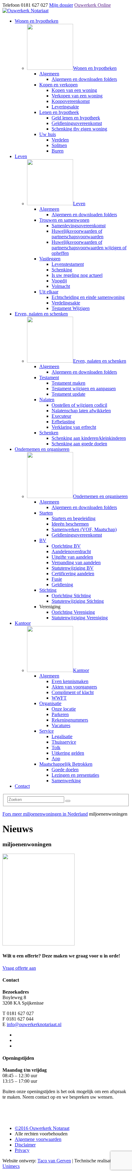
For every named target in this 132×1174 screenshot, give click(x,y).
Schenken (48, 432)
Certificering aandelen (73, 573)
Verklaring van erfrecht (74, 427)
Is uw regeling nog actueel (77, 275)
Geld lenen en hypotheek (76, 117)
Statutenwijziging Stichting (78, 601)
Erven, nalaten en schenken (41, 313)
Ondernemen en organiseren (42, 449)
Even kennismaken (70, 681)
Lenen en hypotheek (59, 112)
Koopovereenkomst (71, 101)
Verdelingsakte (66, 302)
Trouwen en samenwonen (64, 220)
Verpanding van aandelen (76, 562)
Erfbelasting (63, 421)
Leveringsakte (65, 106)
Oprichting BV (66, 546)
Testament (49, 377)
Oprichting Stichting (71, 595)
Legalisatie (62, 736)
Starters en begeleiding (73, 518)
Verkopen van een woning (77, 95)
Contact (22, 786)
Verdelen (60, 139)
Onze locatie (64, 709)
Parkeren (60, 714)
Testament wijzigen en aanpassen (84, 388)
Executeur (61, 416)
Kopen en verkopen (58, 84)
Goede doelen (65, 769)
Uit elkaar (48, 291)
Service (46, 731)
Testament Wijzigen (71, 308)
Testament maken (68, 383)
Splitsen (59, 145)
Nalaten (46, 399)
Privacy (22, 1150)
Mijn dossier (61, 5)
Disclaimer (25, 1144)
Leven (21, 156)
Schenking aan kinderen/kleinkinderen (89, 438)
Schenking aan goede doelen (79, 443)
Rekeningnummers (70, 720)
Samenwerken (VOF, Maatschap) (84, 529)
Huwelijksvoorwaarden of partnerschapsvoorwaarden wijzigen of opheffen (89, 248)
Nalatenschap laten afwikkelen (81, 410)
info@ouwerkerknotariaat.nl (34, 1024)
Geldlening (62, 584)
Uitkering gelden (68, 753)
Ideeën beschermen (70, 524)
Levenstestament (68, 264)
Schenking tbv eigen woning (79, 128)
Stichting (47, 590)
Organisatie (50, 703)
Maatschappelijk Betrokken (65, 764)
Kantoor (23, 623)
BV (42, 540)
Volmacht (61, 286)
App (56, 758)
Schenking (62, 269)
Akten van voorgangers (74, 686)
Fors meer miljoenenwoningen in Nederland (45, 814)
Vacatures (61, 725)
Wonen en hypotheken (36, 21)
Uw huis (47, 134)
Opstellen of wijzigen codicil (79, 405)
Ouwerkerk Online (92, 5)
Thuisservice (64, 742)
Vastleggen (49, 258)
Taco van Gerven (54, 1160)
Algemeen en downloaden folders (84, 79)
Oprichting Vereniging (73, 612)
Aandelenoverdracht (71, 551)
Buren (58, 150)
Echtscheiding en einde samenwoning (88, 297)
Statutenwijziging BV (73, 568)
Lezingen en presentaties (75, 775)
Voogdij (59, 280)
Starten (46, 512)
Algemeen (49, 73)
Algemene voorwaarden (38, 1139)
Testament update (68, 394)
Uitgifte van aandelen (72, 557)
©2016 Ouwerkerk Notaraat (42, 1128)
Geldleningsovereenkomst (77, 123)
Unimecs (11, 1166)
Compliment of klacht (73, 692)
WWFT (59, 697)
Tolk (56, 747)
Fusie (57, 579)
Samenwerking (66, 780)
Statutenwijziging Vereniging (80, 617)
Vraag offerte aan (19, 968)
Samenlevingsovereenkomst (79, 225)
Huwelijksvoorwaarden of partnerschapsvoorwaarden (77, 233)
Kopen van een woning (74, 90)
